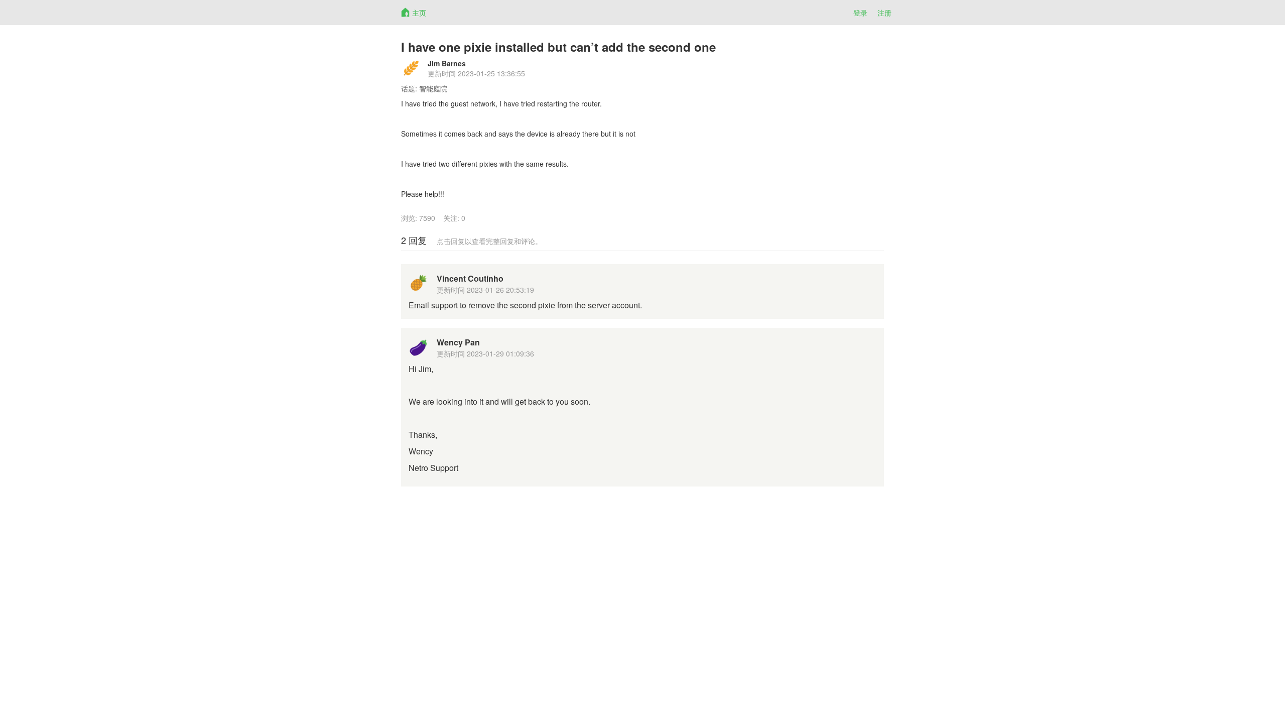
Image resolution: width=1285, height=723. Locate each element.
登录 (860, 13)
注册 (884, 13)
